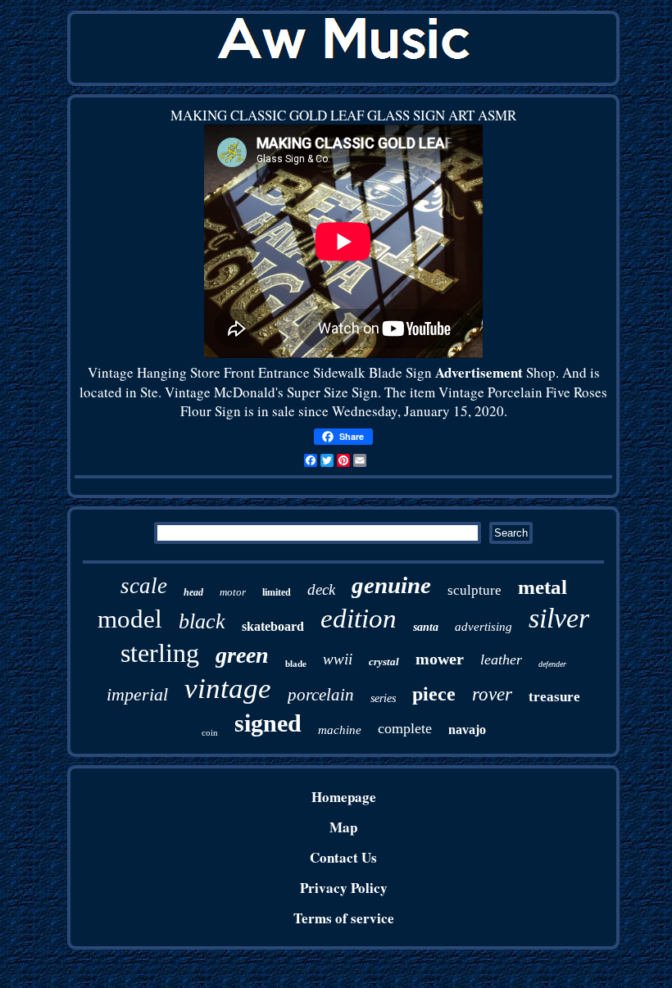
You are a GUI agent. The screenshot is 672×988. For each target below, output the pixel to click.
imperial (137, 694)
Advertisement (479, 372)
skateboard (273, 626)
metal (542, 587)
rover (492, 694)
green (242, 655)
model (130, 619)
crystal (384, 661)
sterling (159, 653)
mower (439, 659)
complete (405, 728)
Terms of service (343, 918)
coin (210, 732)
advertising (483, 626)
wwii (337, 659)
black (202, 621)
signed (268, 722)
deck (321, 589)
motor (233, 592)
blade (295, 663)
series (383, 698)
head (193, 592)
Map (343, 827)
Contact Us (343, 857)
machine (339, 729)
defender (552, 663)
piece (434, 694)
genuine (391, 585)
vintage (227, 689)
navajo (467, 729)
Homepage (343, 796)
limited (276, 592)
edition (358, 618)
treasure (554, 697)
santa (425, 627)
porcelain (321, 695)
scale (143, 585)
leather (501, 659)
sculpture (474, 590)
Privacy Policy (344, 887)
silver (559, 618)
